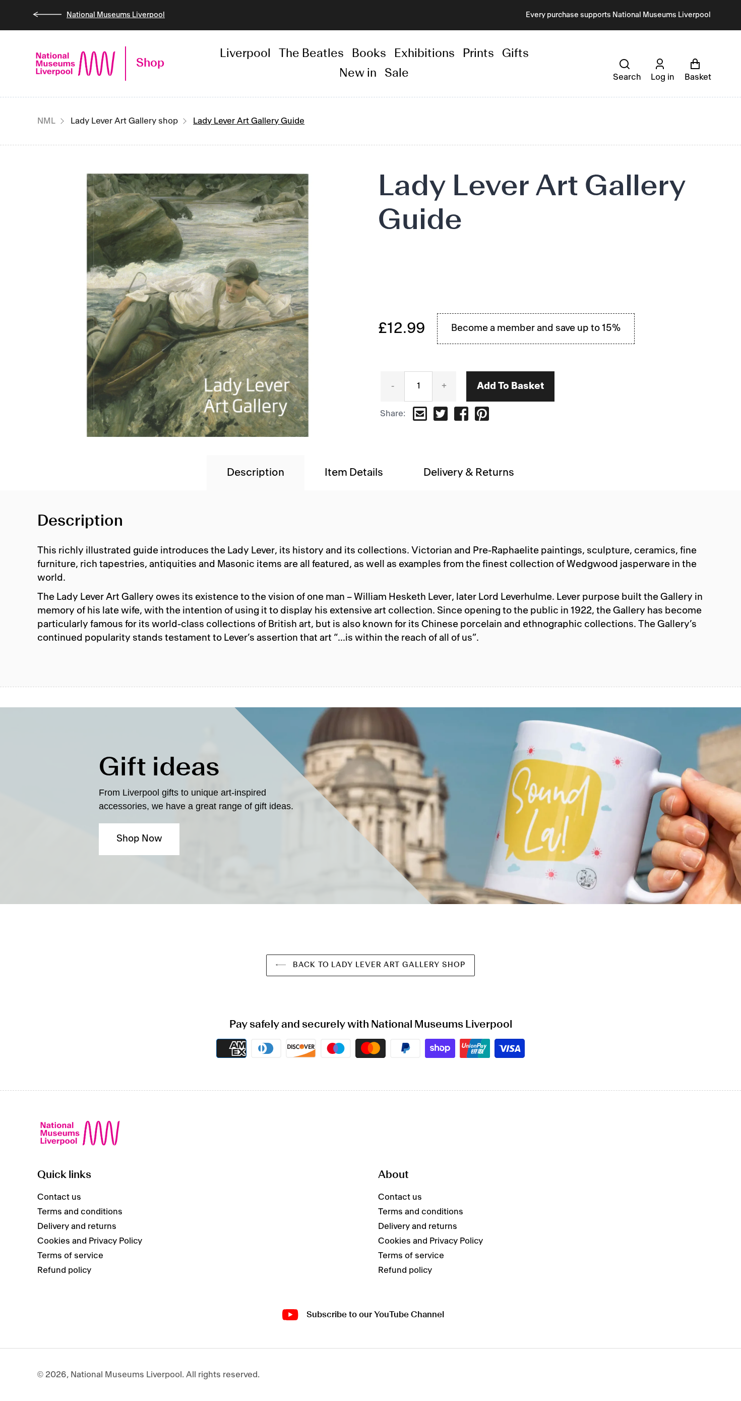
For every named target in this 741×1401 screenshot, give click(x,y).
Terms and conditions (79, 1211)
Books (369, 53)
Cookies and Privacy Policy (89, 1241)
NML (46, 121)
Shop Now (139, 839)
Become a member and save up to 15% (536, 328)
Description (255, 472)
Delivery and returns (76, 1226)
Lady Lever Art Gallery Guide (248, 121)
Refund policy (64, 1270)
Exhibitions (424, 53)
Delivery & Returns (468, 472)
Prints (478, 53)
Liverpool (245, 53)
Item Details (354, 472)
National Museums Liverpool (116, 15)
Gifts (515, 53)
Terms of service (70, 1255)
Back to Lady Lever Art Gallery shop (378, 965)
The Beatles (311, 53)
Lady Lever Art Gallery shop (124, 121)
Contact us (59, 1197)
